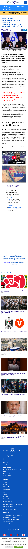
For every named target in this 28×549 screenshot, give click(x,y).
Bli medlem (10, 197)
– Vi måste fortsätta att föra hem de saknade (11, 353)
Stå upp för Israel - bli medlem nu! (7, 8)
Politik (8, 186)
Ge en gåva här (7, 262)
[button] (22, 30)
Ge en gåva (5, 496)
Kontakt (4, 492)
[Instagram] (11, 529)
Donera (10, 199)
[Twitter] (6, 529)
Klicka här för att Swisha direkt (13, 515)
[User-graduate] (23, 529)
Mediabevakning (6, 486)
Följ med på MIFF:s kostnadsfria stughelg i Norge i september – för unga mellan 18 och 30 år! (13, 437)
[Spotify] (18, 529)
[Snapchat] (20, 529)
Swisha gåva (21, 6)
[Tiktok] (13, 529)
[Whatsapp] (16, 529)
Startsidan (5, 482)
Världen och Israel (14, 186)
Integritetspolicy (6, 498)
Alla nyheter (6, 484)
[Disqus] (14, 228)
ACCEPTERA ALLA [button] (18, 546)
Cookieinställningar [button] (9, 546)
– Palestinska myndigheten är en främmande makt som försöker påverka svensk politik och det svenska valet (14, 332)
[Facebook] (4, 529)
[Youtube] (8, 529)
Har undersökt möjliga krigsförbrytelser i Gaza (12, 416)
